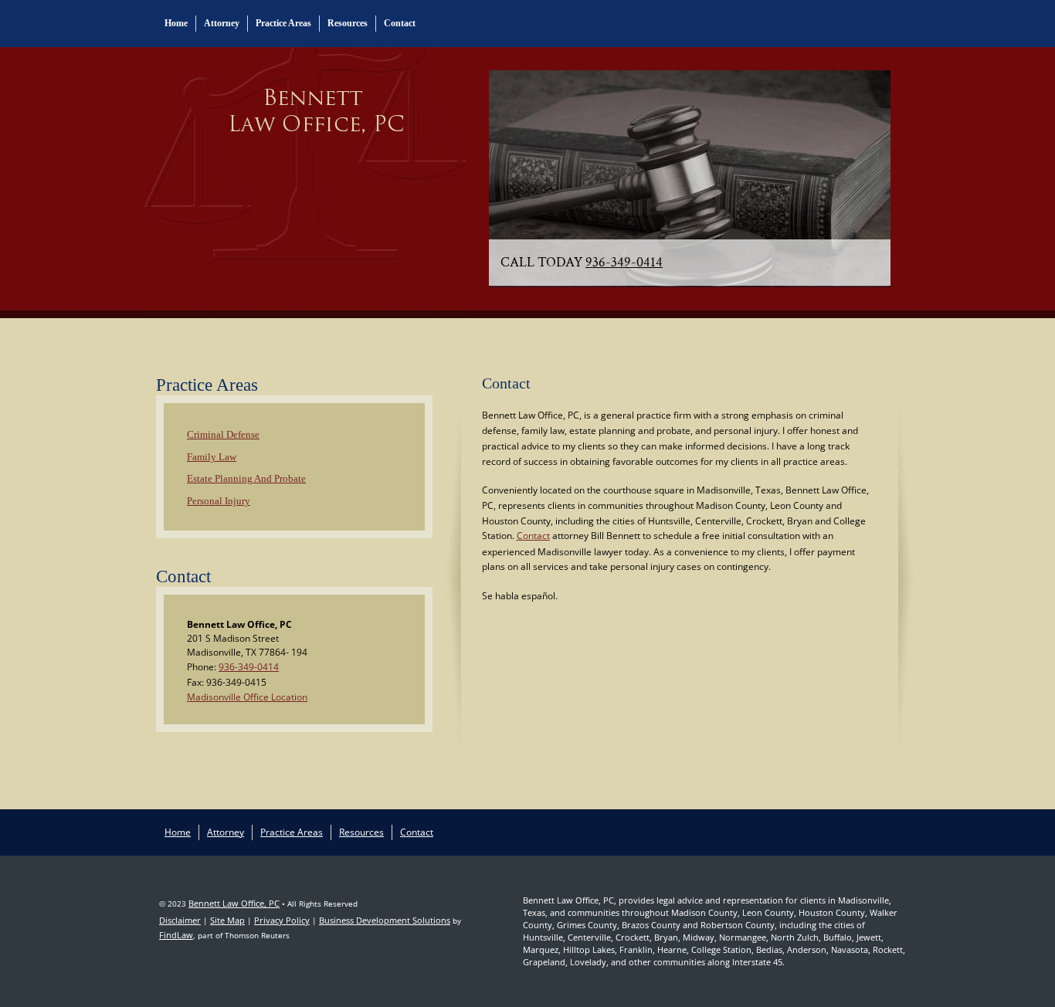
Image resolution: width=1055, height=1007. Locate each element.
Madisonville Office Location (247, 697)
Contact (400, 23)
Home (176, 23)
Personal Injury (218, 501)
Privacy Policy (282, 920)
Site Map (227, 920)
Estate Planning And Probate (246, 478)
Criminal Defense (223, 434)
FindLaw (176, 935)
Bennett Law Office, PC (234, 903)
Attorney (221, 23)
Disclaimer (180, 920)
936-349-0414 (624, 262)
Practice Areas (283, 23)
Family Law (211, 457)
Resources (347, 23)
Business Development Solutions (384, 920)
